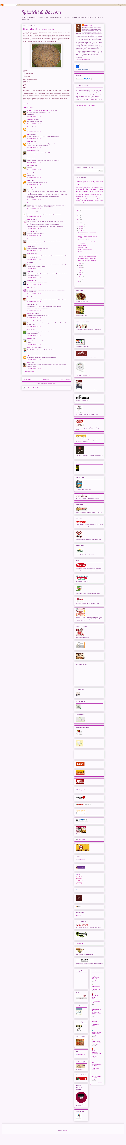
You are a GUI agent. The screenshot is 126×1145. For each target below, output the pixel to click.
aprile (80, 272)
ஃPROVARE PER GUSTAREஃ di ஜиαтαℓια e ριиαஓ (40, 110)
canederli (77, 183)
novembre (81, 226)
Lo (28, 262)
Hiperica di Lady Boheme (33, 355)
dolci (77, 187)
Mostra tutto (101, 1082)
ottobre (80, 228)
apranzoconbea (30, 212)
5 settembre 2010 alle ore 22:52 (34, 284)
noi (80, 193)
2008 (78, 284)
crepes (88, 185)
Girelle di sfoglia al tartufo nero (85, 249)
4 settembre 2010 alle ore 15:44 (34, 138)
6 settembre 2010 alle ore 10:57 (34, 310)
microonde (85, 191)
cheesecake (96, 183)
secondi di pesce (80, 200)
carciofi (82, 183)
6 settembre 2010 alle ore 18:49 (34, 352)
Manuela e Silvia (88, 25)
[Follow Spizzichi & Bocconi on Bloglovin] (84, 80)
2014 (78, 213)
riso (89, 199)
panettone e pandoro (89, 193)
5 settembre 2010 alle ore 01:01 (34, 228)
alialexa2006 (30, 280)
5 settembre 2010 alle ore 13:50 (34, 250)
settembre (81, 230)
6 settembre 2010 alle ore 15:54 (34, 335)
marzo (80, 274)
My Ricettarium (96, 1041)
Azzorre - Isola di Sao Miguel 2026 (97, 1043)
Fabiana (29, 288)
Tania (28, 362)
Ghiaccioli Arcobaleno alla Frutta (95, 1024)
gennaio (80, 279)
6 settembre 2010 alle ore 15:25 (34, 326)
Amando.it (82, 859)
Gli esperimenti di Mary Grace (96, 1010)
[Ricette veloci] (79, 874)
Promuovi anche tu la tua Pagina (83, 69)
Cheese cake (79, 884)
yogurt (83, 202)
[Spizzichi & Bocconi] (77, 68)
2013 (78, 215)
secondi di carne (98, 199)
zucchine (91, 202)
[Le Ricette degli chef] (80, 789)
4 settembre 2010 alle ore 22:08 (34, 208)
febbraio (80, 276)
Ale (28, 271)
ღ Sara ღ (29, 231)
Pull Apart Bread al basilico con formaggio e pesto (96, 979)
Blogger (65, 1130)
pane (28, 103)
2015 (78, 210)
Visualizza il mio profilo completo (83, 59)
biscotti (92, 181)
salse (92, 199)
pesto (98, 194)
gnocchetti (99, 187)
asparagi (84, 181)
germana (29, 173)
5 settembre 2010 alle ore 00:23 (34, 216)
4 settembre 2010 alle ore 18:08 (34, 177)
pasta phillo (81, 194)
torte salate (78, 202)
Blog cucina (78, 915)
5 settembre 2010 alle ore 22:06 (34, 277)
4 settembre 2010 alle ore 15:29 (34, 131)
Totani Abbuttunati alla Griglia (96, 1034)
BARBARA (30, 165)
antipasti (79, 181)
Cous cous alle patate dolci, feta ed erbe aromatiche (86, 242)
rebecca (29, 338)
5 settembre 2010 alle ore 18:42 (34, 268)
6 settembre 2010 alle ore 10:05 (34, 301)
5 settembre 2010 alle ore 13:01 (34, 243)
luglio (80, 265)
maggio (80, 270)
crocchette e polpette (94, 185)
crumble (101, 185)
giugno (80, 267)
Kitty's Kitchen (95, 1063)
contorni (79, 185)
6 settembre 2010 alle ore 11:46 (34, 317)
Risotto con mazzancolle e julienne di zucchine (88, 254)
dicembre (81, 224)
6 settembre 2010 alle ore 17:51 (34, 344)
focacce (84, 187)
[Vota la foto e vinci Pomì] (81, 1056)
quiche (81, 199)
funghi (95, 187)
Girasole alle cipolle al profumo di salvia (87, 258)
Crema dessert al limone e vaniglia (96, 988)
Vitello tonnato (79, 880)
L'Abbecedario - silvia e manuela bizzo (85, 105)
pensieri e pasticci (96, 986)
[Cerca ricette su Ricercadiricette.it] (80, 839)
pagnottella (29, 188)
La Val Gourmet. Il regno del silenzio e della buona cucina (96, 1013)
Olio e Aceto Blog (31, 119)
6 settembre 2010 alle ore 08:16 (34, 293)
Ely (28, 180)
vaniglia (94, 976)
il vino (86, 189)
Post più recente (27, 379)
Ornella (29, 203)
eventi (80, 187)
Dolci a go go (95, 1051)
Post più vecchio (65, 379)
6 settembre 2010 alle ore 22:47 (34, 368)
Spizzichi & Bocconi (41, 11)
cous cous (84, 185)
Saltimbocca (79, 878)
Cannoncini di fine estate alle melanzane (87, 256)
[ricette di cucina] (80, 869)
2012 (78, 217)
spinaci (91, 200)
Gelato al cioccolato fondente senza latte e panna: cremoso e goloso (96, 1000)
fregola (87, 187)
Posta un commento (29, 371)
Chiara (29, 134)
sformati (87, 200)
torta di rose (100, 200)
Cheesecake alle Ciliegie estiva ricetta (96, 1078)
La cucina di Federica (95, 996)
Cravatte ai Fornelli (96, 1076)
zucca (86, 202)
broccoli (97, 181)
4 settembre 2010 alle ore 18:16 (34, 184)
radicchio (86, 198)
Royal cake (29, 219)
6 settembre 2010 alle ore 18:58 (34, 359)
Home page (46, 379)
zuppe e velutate (97, 202)
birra (88, 181)
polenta (96, 196)
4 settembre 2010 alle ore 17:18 (34, 162)
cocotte (101, 183)
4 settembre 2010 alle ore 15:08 (34, 116)
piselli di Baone (87, 196)
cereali (91, 183)
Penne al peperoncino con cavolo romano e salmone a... (87, 233)
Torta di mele (79, 876)
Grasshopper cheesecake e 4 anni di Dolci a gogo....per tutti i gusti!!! (96, 1054)
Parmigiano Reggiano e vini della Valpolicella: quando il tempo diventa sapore (97, 1066)
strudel (95, 200)
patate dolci (87, 194)
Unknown (29, 127)
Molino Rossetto (94, 191)
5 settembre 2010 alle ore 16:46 (34, 259)
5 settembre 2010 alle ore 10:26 (34, 235)
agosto (80, 263)
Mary (28, 246)
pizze (93, 196)
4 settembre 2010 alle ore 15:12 (34, 123)
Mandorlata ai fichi (82, 247)
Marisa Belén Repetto (32, 347)
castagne (86, 183)
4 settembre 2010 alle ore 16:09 (34, 147)
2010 (78, 222)
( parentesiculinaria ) (32, 320)
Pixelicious (94, 1021)
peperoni (93, 194)
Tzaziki (80, 251)
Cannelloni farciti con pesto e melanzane (87, 260)
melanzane (78, 191)
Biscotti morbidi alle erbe (83, 239)
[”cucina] (76, 890)
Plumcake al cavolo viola (83, 245)
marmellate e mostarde (96, 189)
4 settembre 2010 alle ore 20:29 (34, 199)
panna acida (96, 193)
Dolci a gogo (30, 253)
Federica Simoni (31, 150)
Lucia (28, 158)
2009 (78, 281)
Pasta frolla (79, 882)
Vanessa (29, 297)
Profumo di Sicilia (96, 1032)
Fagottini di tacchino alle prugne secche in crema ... (87, 236)
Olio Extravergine (79, 943)
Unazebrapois (30, 239)
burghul (101, 181)
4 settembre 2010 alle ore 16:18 (34, 155)
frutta (91, 187)
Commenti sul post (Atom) (49, 383)
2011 (78, 219)
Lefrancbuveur (30, 313)
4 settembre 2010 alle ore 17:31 (34, 169)
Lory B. (29, 329)
